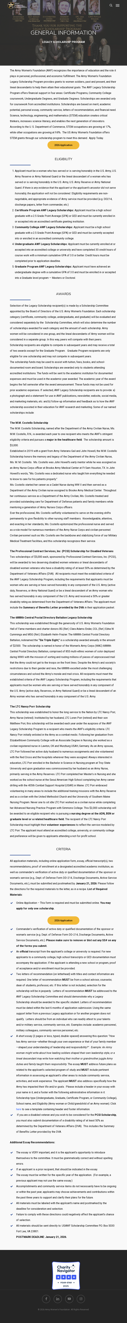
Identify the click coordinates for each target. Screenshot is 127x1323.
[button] (117, 5)
